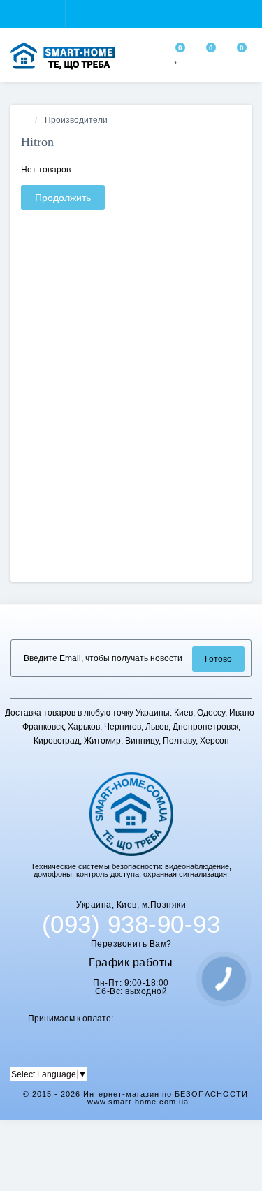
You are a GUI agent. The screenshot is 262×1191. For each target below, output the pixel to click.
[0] (177, 58)
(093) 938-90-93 (131, 924)
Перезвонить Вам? (131, 944)
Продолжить (63, 197)
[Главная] (25, 120)
